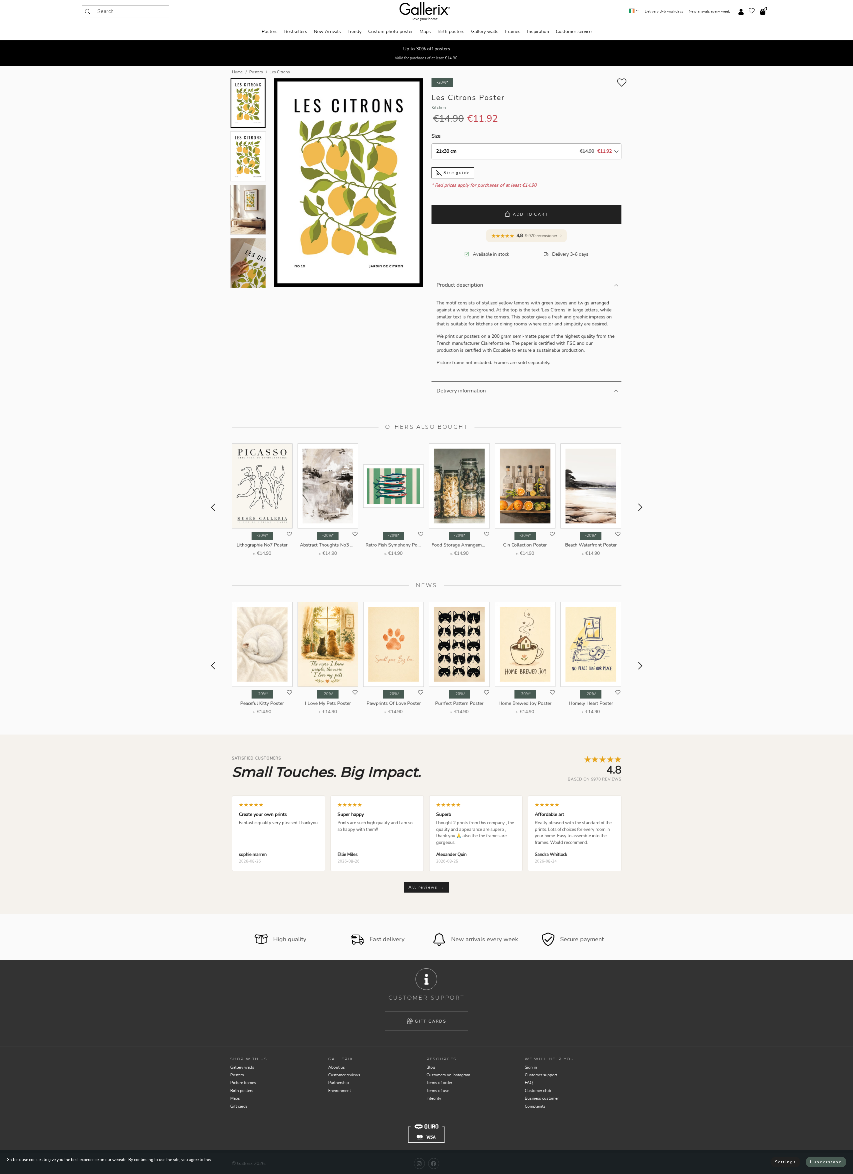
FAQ (529, 1082)
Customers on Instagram (448, 1075)
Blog (430, 1067)
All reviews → (426, 887)
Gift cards (430, 1021)
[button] (87, 11)
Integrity (433, 1098)
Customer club (538, 1090)
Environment (339, 1090)
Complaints (535, 1106)
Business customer (542, 1098)
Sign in (531, 1067)
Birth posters (450, 31)
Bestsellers (295, 31)
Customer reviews (344, 1075)
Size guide (456, 172)
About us (336, 1067)
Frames (512, 31)
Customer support (541, 1075)
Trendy (355, 31)
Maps (425, 31)
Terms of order (439, 1082)
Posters (270, 31)
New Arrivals (327, 31)
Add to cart (530, 214)
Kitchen (438, 108)
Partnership (338, 1082)
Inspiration (538, 31)
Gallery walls (484, 31)
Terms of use (437, 1090)
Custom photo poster (390, 31)
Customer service (573, 31)
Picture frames (243, 1082)
